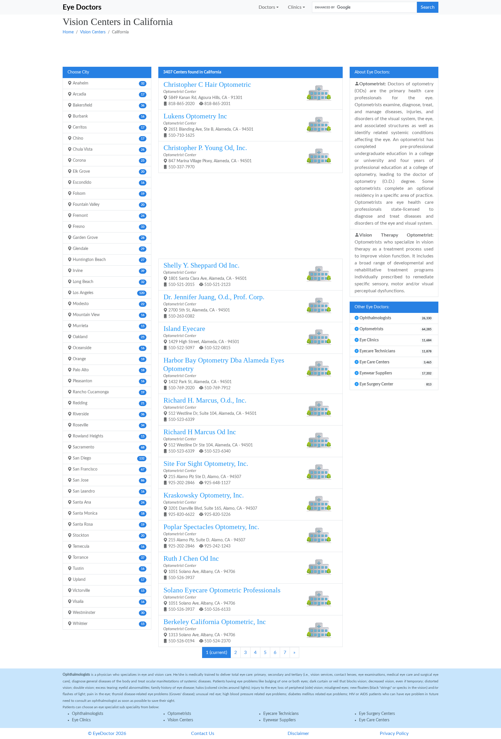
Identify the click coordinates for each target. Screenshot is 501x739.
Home (68, 32)
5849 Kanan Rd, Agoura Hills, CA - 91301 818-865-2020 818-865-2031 (207, 93)
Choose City (78, 72)
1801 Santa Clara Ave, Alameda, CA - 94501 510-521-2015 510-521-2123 (205, 274)
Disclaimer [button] (298, 733)
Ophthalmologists (87, 714)
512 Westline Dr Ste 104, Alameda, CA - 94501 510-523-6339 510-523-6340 (208, 440)
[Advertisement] (237, 50)
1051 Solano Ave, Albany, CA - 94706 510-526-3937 (199, 567)
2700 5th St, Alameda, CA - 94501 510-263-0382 (213, 305)
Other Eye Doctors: (372, 307)
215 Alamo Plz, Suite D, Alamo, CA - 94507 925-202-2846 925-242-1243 (211, 535)
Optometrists (179, 714)
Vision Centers (93, 32)
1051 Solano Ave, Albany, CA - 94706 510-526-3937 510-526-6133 (221, 599)
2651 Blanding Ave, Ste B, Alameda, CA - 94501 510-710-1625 (208, 125)
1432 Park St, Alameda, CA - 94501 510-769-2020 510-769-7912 (223, 373)
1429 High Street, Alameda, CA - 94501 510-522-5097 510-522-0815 (201, 337)
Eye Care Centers (374, 720)
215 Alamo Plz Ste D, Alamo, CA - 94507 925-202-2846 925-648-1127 (205, 472)
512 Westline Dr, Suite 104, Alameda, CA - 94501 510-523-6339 (210, 409)
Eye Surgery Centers (377, 714)
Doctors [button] (267, 7)
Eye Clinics (81, 720)
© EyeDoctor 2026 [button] (107, 733)
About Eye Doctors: (372, 72)
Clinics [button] (295, 7)
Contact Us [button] (202, 733)
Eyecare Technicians (281, 714)
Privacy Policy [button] (394, 733)
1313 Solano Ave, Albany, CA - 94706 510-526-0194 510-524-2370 (214, 630)
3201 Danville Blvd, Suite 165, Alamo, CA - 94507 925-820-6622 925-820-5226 (210, 504)
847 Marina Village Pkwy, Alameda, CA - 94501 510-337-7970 (207, 156)
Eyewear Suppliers (279, 720)
